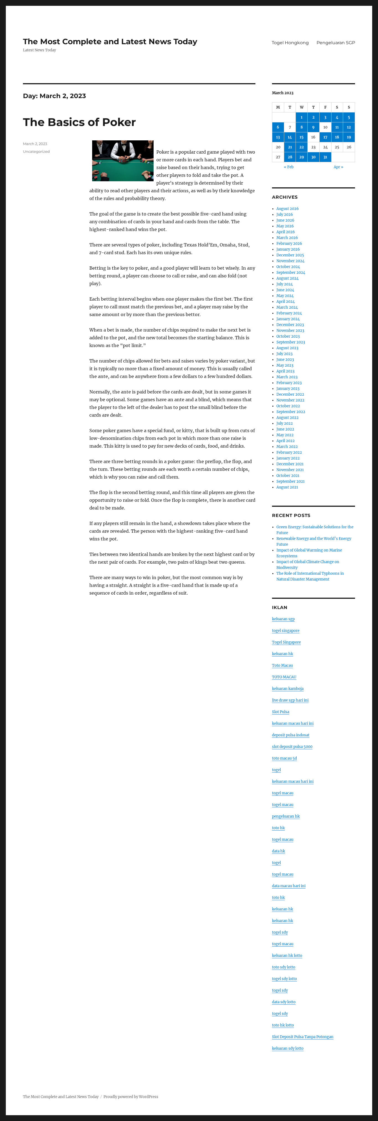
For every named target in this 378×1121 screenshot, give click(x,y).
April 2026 (285, 232)
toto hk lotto (283, 1025)
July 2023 (284, 353)
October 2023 (288, 336)
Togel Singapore (286, 642)
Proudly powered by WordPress (130, 1096)
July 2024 (284, 284)
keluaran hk (282, 654)
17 (325, 137)
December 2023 (290, 324)
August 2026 (287, 208)
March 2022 (287, 446)
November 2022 (290, 400)
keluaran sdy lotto (288, 1048)
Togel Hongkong (290, 42)
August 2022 (287, 417)
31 (325, 157)
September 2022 (290, 411)
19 (349, 137)
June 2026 (285, 220)
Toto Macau (282, 665)
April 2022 (285, 441)
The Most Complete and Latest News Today (110, 41)
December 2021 (290, 464)
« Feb (289, 167)
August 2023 (287, 348)
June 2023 (285, 359)
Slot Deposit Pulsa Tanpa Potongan (302, 1037)
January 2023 (287, 388)
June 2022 (285, 429)
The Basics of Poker (79, 122)
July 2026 (284, 214)
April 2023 (285, 371)
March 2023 (286, 377)
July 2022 (284, 423)
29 (301, 157)
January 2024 (288, 319)
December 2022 (290, 394)
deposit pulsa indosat (290, 735)
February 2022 (289, 452)
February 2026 (289, 243)
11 (337, 127)
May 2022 (285, 435)
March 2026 (287, 237)
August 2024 (287, 278)
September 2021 (290, 481)
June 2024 (285, 290)
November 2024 (290, 261)
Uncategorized (36, 151)
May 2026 (285, 226)
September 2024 (290, 272)
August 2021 (287, 487)
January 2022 (288, 458)
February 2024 (289, 313)
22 (301, 147)
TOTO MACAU (284, 677)
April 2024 (285, 301)
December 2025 (290, 255)
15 (302, 137)
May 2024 (285, 295)
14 (290, 137)
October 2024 (288, 266)
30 (313, 157)
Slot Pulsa (280, 712)
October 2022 (288, 406)
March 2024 (287, 307)
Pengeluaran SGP (336, 42)
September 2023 (290, 342)
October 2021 (287, 475)
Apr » (338, 167)
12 (349, 127)
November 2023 (290, 330)
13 (278, 137)
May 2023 (284, 365)
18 (337, 137)
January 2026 (288, 249)
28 (290, 157)
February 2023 (289, 382)
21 (290, 147)
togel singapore (285, 630)
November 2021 (290, 470)
